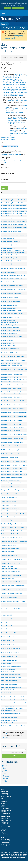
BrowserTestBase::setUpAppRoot (10, 327)
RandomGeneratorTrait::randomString (11, 471)
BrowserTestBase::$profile (8, 264)
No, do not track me (18, 7)
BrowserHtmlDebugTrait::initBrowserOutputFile (14, 235)
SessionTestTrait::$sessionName (10, 480)
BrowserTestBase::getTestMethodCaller (12, 313)
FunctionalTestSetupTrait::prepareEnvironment (14, 412)
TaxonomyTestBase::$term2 (8, 505)
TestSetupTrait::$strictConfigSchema (11, 571)
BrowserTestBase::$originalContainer (11, 254)
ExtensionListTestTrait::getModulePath (11, 363)
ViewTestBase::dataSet (7, 706)
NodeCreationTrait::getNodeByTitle (10, 449)
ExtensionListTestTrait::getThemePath (11, 365)
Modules (3, 830)
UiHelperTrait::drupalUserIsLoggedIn (11, 652)
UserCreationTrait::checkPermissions (11, 674)
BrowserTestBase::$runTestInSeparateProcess (13, 268)
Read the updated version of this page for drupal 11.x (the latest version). (14, 36)
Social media (4, 793)
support (18, 734)
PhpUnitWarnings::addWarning (9, 457)
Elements (4, 781)
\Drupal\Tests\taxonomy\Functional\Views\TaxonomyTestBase (18, 133)
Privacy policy (4, 846)
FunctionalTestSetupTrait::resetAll (10, 430)
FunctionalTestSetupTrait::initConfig (11, 388)
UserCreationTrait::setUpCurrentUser (11, 693)
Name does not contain (7, 173)
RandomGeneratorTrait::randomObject (11, 468)
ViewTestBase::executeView (8, 710)
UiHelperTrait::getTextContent (9, 660)
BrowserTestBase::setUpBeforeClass (11, 330)
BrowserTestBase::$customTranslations (12, 245)
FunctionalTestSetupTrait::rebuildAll (11, 424)
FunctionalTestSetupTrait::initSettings (11, 394)
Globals (4, 773)
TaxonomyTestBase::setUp (8, 517)
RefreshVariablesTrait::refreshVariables (11, 477)
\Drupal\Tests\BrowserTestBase (14, 112)
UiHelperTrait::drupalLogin (8, 640)
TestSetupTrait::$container (8, 545)
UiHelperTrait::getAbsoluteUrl (9, 656)
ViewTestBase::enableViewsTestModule (12, 708)
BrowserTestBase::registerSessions (10, 325)
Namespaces (5, 776)
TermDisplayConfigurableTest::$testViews (12, 524)
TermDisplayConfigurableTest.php (14, 28)
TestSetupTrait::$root (7, 566)
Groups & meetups (6, 810)
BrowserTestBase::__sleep (8, 345)
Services (4, 780)
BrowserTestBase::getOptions (9, 305)
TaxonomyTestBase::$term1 (8, 501)
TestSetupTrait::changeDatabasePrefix (11, 581)
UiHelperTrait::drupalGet (7, 636)
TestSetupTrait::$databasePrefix (10, 548)
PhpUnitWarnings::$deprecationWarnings (12, 453)
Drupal (23, 855)
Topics (4, 766)
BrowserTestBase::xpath (7, 340)
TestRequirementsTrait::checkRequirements (13, 534)
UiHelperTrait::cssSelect (7, 629)
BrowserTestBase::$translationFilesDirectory (13, 275)
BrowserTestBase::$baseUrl (8, 238)
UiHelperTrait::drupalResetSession (10, 648)
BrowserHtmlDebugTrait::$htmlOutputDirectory (14, 211)
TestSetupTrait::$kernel (7, 551)
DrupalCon (3, 811)
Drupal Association (6, 841)
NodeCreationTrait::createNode (9, 446)
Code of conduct (5, 813)
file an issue (9, 734)
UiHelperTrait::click (6, 623)
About (2, 837)
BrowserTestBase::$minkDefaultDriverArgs (12, 250)
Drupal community (8, 737)
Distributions (4, 834)
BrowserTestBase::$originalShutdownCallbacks (14, 258)
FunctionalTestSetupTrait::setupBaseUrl (12, 438)
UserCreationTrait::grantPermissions (11, 687)
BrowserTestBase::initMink (8, 320)
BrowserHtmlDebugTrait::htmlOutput (11, 231)
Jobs (2, 798)
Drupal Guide (4, 818)
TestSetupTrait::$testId (7, 578)
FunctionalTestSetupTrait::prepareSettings (12, 420)
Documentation (5, 816)
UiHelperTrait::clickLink (7, 626)
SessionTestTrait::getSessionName (10, 486)
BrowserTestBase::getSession (9, 308)
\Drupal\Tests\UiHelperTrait (11, 77)
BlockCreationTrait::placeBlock (9, 196)
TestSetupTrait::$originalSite (9, 555)
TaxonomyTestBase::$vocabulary (10, 508)
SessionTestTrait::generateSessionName (12, 483)
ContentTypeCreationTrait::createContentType (13, 356)
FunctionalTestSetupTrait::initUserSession (12, 397)
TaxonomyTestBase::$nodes (9, 497)
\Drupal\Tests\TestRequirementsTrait (13, 90)
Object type (4, 179)
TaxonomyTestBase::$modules (9, 493)
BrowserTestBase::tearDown (9, 333)
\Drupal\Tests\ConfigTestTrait (17, 89)
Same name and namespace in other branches (12, 58)
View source (4, 162)
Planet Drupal (4, 791)
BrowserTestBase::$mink (7, 248)
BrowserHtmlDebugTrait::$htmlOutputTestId (13, 218)
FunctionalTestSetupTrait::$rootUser (11, 377)
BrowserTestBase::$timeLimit (9, 272)
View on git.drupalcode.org (10, 146)
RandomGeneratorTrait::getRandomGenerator (13, 461)
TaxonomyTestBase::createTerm (10, 510)
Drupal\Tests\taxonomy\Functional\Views (12, 160)
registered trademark (8, 857)
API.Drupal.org (4, 823)
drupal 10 (4, 24)
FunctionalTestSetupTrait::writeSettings (12, 442)
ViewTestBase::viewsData (8, 722)
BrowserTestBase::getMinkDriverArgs (11, 301)
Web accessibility (5, 839)
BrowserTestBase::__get (7, 343)
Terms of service (5, 844)
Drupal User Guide (6, 820)
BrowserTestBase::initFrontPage (10, 317)
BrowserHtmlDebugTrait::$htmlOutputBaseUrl (13, 200)
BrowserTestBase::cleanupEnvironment (11, 278)
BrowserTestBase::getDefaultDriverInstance (13, 289)
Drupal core (4, 829)
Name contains (5, 167)
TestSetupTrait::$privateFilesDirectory (11, 559)
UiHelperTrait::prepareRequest (9, 669)
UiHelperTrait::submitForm (8, 671)
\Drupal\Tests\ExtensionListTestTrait (17, 100)
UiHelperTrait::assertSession (9, 612)
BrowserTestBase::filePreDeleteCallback (12, 285)
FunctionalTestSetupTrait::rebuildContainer (13, 427)
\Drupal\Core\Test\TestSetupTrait (12, 79)
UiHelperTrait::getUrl (6, 663)
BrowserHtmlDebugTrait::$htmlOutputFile (12, 215)
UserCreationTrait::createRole (9, 680)
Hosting (3, 806)
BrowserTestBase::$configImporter (10, 241)
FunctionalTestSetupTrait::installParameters (13, 408)
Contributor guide (5, 808)
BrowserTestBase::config (8, 281)
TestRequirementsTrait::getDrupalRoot (11, 537)
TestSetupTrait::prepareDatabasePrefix (11, 593)
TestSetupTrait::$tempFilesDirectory (11, 575)
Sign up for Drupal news (7, 794)
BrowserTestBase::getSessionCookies (11, 310)
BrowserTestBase (19, 74)
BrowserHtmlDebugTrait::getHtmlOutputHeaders (14, 224)
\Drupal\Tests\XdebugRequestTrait (13, 94)
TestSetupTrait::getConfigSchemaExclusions (13, 585)
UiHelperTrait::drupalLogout (8, 644)
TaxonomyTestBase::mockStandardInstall (12, 513)
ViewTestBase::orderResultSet (9, 717)
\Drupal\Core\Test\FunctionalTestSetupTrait (15, 76)
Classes (4, 768)
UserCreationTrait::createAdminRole (11, 677)
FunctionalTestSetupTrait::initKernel (11, 391)
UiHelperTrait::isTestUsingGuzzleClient (11, 666)
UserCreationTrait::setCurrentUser (10, 690)
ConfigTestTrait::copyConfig (9, 352)
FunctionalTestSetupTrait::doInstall (10, 381)
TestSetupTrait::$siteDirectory (9, 568)
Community (4, 801)
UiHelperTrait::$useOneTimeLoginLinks (11, 609)
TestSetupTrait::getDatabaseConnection (12, 589)
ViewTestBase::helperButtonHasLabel (11, 713)
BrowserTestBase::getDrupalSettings (11, 293)
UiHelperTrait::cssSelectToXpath (10, 633)
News (2, 789)
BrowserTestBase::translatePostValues (11, 336)
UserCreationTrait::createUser (9, 684)
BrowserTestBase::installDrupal (9, 322)
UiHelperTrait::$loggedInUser (9, 597)
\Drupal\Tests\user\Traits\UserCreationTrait (15, 92)
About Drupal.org (5, 842)
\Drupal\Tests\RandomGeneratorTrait (15, 82)
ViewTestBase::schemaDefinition (10, 720)
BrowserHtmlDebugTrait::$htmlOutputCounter (13, 205)
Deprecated (5, 778)
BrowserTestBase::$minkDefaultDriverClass (13, 252)
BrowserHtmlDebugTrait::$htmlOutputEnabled (13, 213)
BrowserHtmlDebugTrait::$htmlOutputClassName (14, 203)
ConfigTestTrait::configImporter (10, 348)
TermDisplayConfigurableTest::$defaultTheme (13, 520)
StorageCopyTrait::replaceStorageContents (12, 490)
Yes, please (8, 7)
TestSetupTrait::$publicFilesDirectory (11, 563)
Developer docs (5, 822)
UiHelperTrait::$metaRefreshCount (10, 605)
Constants (5, 771)
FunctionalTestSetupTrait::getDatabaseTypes (13, 384)
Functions (4, 770)
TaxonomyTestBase (17, 117)
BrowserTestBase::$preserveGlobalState (12, 261)
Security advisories (6, 796)
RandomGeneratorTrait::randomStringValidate (14, 474)
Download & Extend (6, 826)
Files (3, 775)
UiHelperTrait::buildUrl (7, 615)
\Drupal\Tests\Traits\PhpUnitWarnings (13, 95)
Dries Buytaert (21, 857)
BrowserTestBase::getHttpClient (9, 297)
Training (3, 805)
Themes (3, 832)
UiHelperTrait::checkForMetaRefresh (11, 619)
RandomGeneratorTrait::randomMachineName (14, 465)
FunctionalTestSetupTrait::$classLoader (12, 374)
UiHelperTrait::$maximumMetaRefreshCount (13, 601)
